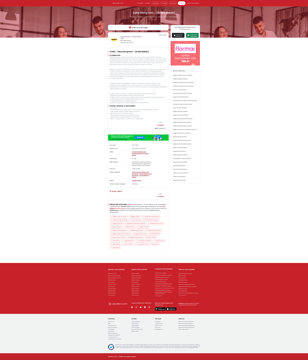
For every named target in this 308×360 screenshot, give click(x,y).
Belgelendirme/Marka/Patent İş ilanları (187, 286)
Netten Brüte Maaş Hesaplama (186, 327)
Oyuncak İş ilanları (182, 291)
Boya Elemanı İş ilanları (160, 273)
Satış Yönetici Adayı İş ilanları (162, 277)
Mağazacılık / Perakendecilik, (139, 152)
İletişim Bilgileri (135, 325)
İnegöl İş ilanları (135, 291)
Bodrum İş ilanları (136, 280)
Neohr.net (157, 327)
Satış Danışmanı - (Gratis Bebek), (140, 173)
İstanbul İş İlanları (150, 17)
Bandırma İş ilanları (136, 275)
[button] (160, 125)
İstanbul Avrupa (136, 180)
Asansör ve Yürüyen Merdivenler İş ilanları (188, 293)
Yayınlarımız (111, 331)
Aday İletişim (135, 323)
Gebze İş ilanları (135, 288)
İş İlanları (147, 3)
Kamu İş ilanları (182, 278)
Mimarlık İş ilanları (182, 282)
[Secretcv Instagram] (149, 307)
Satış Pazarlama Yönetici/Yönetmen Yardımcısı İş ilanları (163, 293)
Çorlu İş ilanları (135, 282)
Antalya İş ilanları (112, 284)
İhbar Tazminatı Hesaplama (185, 323)
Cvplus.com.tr (158, 325)
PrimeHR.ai (158, 321)
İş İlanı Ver (181, 3)
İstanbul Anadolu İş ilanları (114, 278)
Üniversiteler (111, 329)
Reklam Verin (135, 331)
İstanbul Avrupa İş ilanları (114, 275)
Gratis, (134, 172)
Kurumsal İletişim (136, 321)
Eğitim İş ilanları (182, 275)
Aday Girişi (155, 3)
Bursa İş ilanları (111, 286)
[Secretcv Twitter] (136, 307)
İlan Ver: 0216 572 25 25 (193, 3)
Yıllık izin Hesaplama (183, 329)
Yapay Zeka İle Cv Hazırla (114, 339)
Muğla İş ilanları (112, 291)
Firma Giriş (173, 3)
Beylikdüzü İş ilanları (136, 278)
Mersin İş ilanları (112, 293)
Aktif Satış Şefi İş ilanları (160, 281)
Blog (109, 323)
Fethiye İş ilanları (135, 286)
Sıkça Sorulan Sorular (137, 329)
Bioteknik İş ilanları (182, 288)
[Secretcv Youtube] (141, 307)
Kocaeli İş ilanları (112, 288)
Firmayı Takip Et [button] (116, 191)
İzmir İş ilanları (111, 282)
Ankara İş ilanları (112, 280)
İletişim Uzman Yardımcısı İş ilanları (163, 275)
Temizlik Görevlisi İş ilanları (161, 279)
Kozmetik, (135, 152)
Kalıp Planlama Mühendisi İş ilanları (163, 284)
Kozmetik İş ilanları (182, 280)
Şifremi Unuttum (136, 327)
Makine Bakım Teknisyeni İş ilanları (163, 286)
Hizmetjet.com (159, 329)
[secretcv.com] (118, 3)
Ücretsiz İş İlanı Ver (113, 337)
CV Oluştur (164, 3)
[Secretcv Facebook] (132, 307)
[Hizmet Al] (138, 137)
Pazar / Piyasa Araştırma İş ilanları (186, 284)
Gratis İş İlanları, (141, 172)
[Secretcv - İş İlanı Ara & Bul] (160, 309)
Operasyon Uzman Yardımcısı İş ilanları (164, 288)
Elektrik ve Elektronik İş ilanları (185, 273)
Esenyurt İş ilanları (136, 284)
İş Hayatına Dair (112, 325)
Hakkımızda (111, 321)
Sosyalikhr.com (159, 323)
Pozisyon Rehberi (112, 327)
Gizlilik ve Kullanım (112, 333)
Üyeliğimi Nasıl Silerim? (114, 335)
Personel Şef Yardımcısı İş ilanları (163, 290)
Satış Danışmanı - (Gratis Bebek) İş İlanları (142, 175)
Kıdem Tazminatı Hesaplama (186, 321)
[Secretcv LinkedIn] (145, 307)
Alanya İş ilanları (135, 273)
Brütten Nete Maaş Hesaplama (186, 325)
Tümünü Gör (111, 295)
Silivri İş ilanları (135, 293)
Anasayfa (140, 3)
